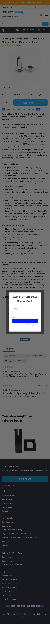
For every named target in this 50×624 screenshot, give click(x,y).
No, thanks (25, 329)
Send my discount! (25, 321)
